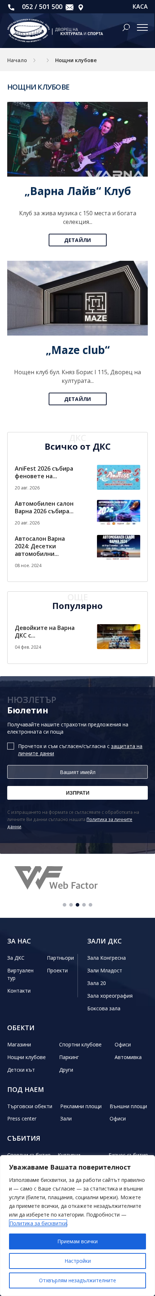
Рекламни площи (81, 1106)
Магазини (19, 1044)
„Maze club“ (78, 349)
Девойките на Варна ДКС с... (45, 631)
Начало (17, 60)
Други (66, 1069)
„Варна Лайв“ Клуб (78, 190)
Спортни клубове (80, 1044)
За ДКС (16, 957)
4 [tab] (84, 905)
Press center (21, 1118)
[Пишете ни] (70, 6)
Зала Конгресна (106, 957)
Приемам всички (77, 1241)
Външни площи (128, 1106)
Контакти (19, 990)
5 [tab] (90, 905)
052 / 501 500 (41, 6)
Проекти (57, 970)
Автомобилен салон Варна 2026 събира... (44, 507)
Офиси (123, 1044)
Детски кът (21, 1069)
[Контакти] (81, 6)
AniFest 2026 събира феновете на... (44, 472)
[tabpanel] (77, 879)
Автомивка (128, 1057)
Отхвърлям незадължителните (77, 1280)
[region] (77, 1225)
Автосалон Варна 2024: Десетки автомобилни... (40, 546)
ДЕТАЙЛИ (77, 240)
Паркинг (69, 1057)
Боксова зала (103, 1008)
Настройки (78, 1260)
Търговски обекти (29, 1106)
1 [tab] (64, 905)
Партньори (60, 957)
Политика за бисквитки (38, 1223)
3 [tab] (77, 905)
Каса (140, 6)
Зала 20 (96, 983)
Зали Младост (104, 970)
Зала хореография (110, 995)
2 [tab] (71, 905)
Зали (66, 1118)
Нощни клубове (26, 1057)
